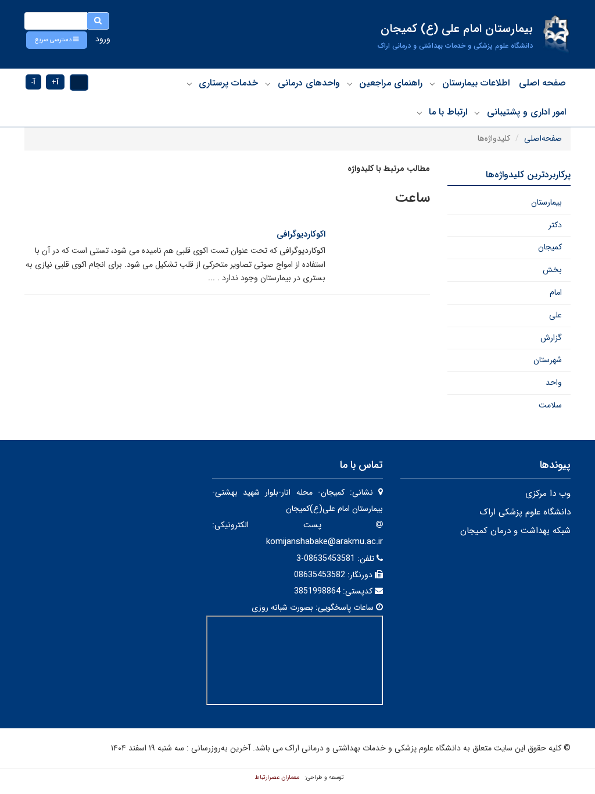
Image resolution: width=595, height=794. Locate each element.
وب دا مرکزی (548, 493)
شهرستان (547, 359)
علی (555, 315)
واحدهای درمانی (309, 83)
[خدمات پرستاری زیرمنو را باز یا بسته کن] (189, 84)
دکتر (555, 225)
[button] (56, 40)
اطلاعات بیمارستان (476, 83)
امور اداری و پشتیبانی (526, 112)
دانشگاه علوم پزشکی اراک (525, 512)
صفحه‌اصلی (543, 138)
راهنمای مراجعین (390, 83)
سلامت (550, 405)
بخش (552, 269)
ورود (102, 39)
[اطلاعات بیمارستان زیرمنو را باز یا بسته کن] (432, 84)
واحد (554, 382)
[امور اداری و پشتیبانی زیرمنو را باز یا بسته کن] (477, 113)
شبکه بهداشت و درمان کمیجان (515, 531)
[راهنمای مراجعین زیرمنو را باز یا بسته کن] (350, 84)
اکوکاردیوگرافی (301, 234)
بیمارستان (546, 202)
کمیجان (550, 247)
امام (556, 292)
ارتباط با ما (448, 112)
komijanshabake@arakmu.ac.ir (324, 542)
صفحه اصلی (542, 83)
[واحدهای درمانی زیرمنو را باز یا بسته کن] (268, 84)
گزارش (551, 337)
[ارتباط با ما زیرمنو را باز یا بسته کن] (419, 113)
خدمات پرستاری (228, 83)
